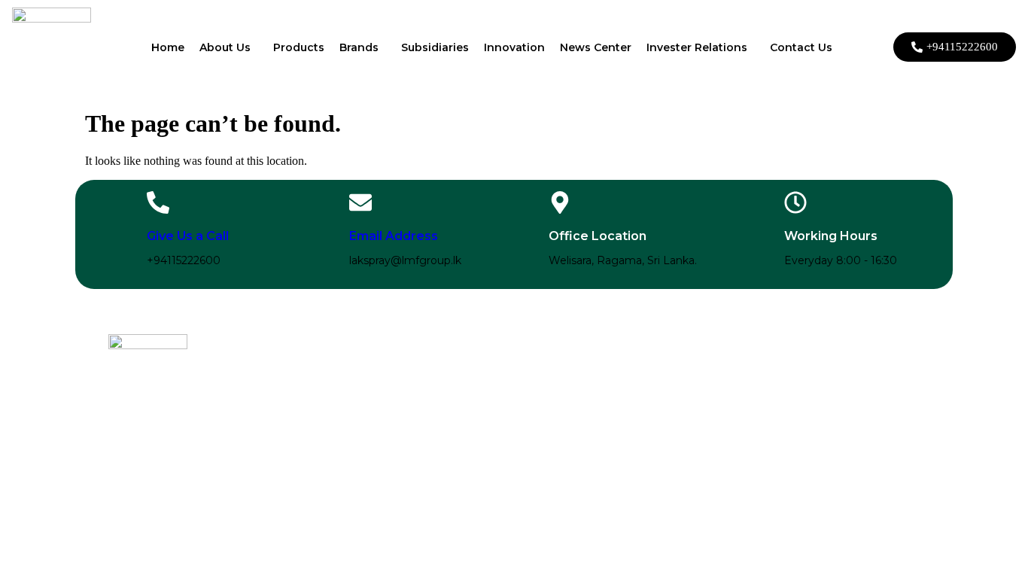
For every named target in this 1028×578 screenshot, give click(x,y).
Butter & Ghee (296, 397)
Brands (359, 47)
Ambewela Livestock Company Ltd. (493, 402)
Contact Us (801, 47)
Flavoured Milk (297, 431)
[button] (229, 47)
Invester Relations (696, 47)
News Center (595, 47)
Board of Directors (854, 396)
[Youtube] (179, 441)
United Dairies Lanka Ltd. (503, 442)
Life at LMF (656, 408)
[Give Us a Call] (158, 202)
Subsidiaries (435, 47)
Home (167, 47)
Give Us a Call (188, 236)
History (647, 374)
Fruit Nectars (293, 442)
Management (844, 407)
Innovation (514, 47)
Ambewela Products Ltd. (502, 385)
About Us (225, 47)
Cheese (281, 408)
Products (298, 47)
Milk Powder (293, 374)
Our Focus (654, 385)
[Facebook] (117, 441)
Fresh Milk (287, 385)
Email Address (393, 236)
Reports (832, 385)
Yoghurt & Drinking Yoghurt (327, 419)
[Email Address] (360, 202)
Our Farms (656, 397)
